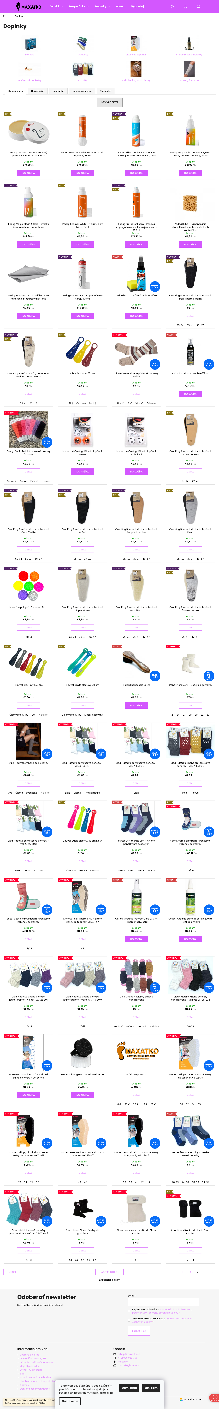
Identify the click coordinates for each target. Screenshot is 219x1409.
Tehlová (151, 403)
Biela (67, 792)
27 (184, 714)
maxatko (123, 1361)
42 (142, 1182)
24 (178, 714)
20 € (127, 1104)
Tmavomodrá (92, 792)
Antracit (142, 1026)
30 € (136, 1104)
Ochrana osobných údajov (35, 1388)
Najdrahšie (58, 91)
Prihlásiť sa (139, 1330)
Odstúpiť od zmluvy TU (33, 1358)
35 (199, 1104)
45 (85, 1182)
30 (196, 714)
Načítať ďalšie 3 (109, 1272)
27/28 (28, 948)
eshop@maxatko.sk (129, 1354)
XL (136, 1260)
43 (82, 948)
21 (172, 714)
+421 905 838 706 (127, 1357)
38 (124, 1182)
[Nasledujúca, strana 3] (205, 1272)
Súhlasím (151, 1388)
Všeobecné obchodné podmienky (39, 1381)
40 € (145, 1104)
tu (111, 1393)
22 (19, 1182)
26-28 (190, 1026)
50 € (153, 1104)
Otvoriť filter (109, 102)
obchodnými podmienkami (175, 1309)
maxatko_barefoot (128, 1365)
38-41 (131, 870)
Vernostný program (31, 1369)
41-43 (141, 870)
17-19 (82, 1026)
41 (136, 1182)
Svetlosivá (31, 792)
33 (208, 714)
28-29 (195, 1182)
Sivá (130, 403)
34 (193, 1104)
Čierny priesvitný (18, 714)
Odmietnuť (129, 1388)
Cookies (24, 1385)
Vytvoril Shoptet (193, 1399)
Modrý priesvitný (93, 714)
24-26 (185, 1182)
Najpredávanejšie (82, 91)
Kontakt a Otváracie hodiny (35, 1377)
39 (130, 1182)
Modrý (92, 403)
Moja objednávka (29, 1366)
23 (70, 1260)
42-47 (200, 325)
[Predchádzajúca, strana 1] (190, 1272)
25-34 (180, 325)
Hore (13, 1272)
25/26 (190, 870)
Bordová (118, 1026)
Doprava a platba (29, 1354)
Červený (81, 403)
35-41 (190, 325)
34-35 (205, 1182)
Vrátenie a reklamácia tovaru (36, 1362)
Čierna (23, 481)
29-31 (29, 1260)
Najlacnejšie (37, 91)
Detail (190, 316)
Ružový (83, 870)
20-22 (28, 1026)
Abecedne (105, 91)
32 (202, 714)
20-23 (175, 1182)
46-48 (151, 870)
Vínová (139, 403)
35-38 (121, 870)
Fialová (34, 481)
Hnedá (120, 403)
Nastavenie (70, 1401)
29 (190, 714)
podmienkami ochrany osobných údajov (155, 1312)
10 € (119, 1104)
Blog (22, 1373)
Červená (12, 481)
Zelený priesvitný (71, 714)
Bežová (130, 1026)
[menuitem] (56, 6)
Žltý (71, 403)
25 (31, 1182)
